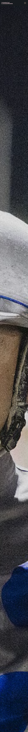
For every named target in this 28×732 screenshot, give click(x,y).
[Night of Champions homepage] (12, 3)
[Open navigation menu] (25, 3)
